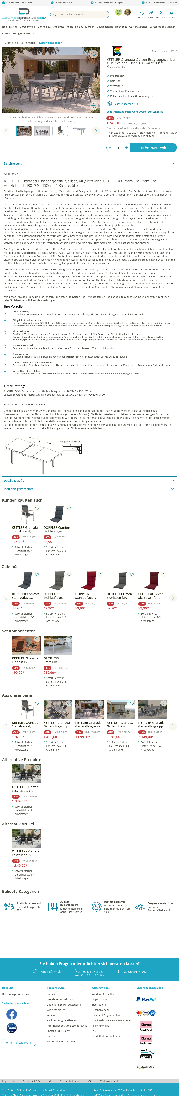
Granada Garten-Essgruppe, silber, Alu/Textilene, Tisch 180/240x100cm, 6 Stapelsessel (58, 724)
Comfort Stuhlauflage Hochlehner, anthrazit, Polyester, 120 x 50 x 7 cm (25, 595)
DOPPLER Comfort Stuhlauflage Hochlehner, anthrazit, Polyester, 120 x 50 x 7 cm (57, 529)
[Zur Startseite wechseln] (24, 14)
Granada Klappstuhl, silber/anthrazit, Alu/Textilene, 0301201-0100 (25, 660)
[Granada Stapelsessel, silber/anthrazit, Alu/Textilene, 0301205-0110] (26, 709)
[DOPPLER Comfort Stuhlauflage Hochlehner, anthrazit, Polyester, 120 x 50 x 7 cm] (58, 514)
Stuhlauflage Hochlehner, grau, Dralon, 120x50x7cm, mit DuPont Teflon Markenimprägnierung (57, 595)
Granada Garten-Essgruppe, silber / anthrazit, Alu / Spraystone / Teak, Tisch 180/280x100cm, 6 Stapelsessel (120, 724)
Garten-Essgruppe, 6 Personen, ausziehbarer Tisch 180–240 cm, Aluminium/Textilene (26, 788)
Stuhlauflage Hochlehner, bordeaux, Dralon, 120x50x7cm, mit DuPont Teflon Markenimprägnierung (88, 595)
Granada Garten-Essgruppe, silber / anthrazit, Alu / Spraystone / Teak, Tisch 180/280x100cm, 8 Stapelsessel (151, 724)
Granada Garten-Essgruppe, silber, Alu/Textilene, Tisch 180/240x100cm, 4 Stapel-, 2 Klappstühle (89, 724)
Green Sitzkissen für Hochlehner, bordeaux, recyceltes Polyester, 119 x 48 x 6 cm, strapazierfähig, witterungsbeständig (152, 595)
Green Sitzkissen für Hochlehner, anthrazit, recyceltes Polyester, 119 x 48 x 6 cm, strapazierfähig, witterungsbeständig (121, 595)
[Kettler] (116, 51)
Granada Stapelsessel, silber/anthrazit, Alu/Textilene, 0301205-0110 (25, 724)
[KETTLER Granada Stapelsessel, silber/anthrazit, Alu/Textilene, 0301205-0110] (26, 514)
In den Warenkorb (153, 147)
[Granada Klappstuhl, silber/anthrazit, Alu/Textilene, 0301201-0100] (26, 645)
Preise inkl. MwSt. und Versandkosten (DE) (133, 127)
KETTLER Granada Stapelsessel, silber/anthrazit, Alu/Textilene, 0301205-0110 (25, 529)
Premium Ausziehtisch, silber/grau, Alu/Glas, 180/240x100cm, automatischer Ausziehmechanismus (58, 660)
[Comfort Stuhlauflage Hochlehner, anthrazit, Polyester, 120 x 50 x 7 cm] (26, 580)
